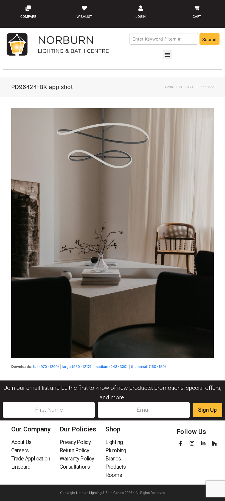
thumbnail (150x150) (148, 366)
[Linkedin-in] (203, 443)
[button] (167, 54)
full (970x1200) (46, 366)
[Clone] (28, 8)
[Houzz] (214, 443)
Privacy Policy (75, 442)
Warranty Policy (77, 458)
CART (197, 17)
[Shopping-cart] (197, 8)
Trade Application (30, 458)
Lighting (114, 442)
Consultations (75, 466)
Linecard (20, 466)
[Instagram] (192, 443)
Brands (113, 458)
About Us (21, 442)
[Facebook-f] (180, 443)
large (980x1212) (76, 366)
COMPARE (28, 17)
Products (115, 466)
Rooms (113, 475)
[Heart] (84, 8)
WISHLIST (84, 17)
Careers (20, 450)
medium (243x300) (111, 366)
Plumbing (115, 450)
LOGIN (141, 17)
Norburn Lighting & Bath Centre (100, 493)
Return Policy (74, 450)
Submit (209, 39)
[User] (141, 8)
